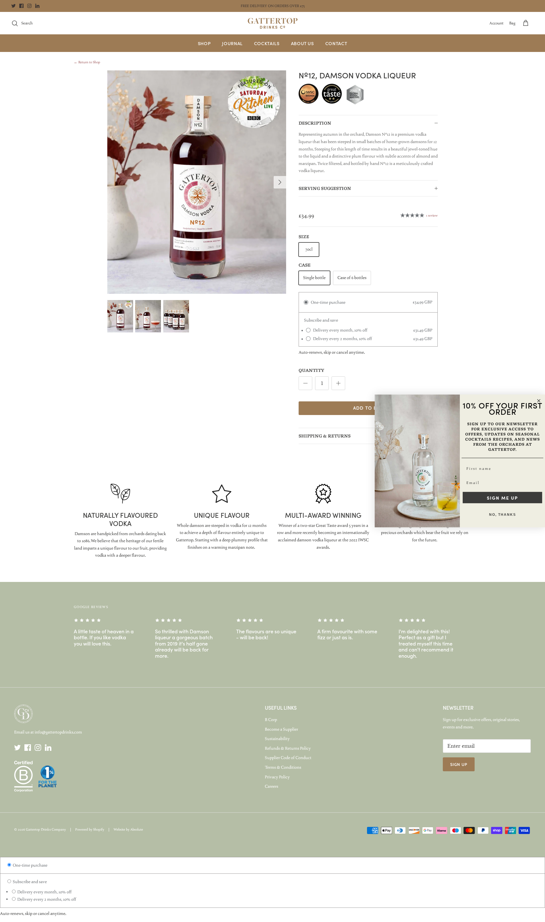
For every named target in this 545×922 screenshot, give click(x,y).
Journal (232, 43)
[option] (196, 182)
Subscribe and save (29, 882)
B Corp (271, 719)
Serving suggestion (325, 189)
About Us (302, 43)
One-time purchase (29, 865)
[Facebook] (21, 6)
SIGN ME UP (502, 497)
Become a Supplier (281, 729)
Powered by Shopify (89, 829)
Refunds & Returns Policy (288, 748)
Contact (336, 43)
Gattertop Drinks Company (46, 829)
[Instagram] (29, 6)
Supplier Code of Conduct (288, 757)
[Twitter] (13, 6)
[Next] (280, 182)
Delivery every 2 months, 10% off (46, 899)
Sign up (458, 764)
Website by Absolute (128, 829)
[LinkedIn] (37, 6)
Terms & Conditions (283, 767)
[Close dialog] (538, 400)
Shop (204, 43)
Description (315, 123)
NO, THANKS (502, 515)
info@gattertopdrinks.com (58, 732)
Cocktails (267, 43)
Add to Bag (368, 408)
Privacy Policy (277, 777)
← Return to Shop (87, 62)
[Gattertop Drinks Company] (272, 23)
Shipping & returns (325, 436)
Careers (271, 786)
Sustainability (277, 738)
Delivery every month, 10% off (44, 892)
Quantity (311, 371)
